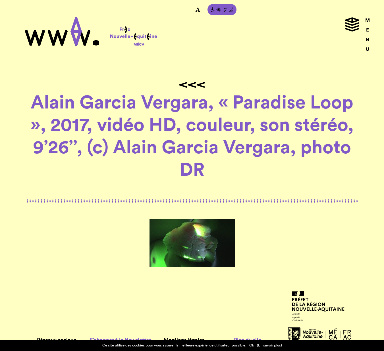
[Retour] (192, 85)
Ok (251, 345)
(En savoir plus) (269, 345)
